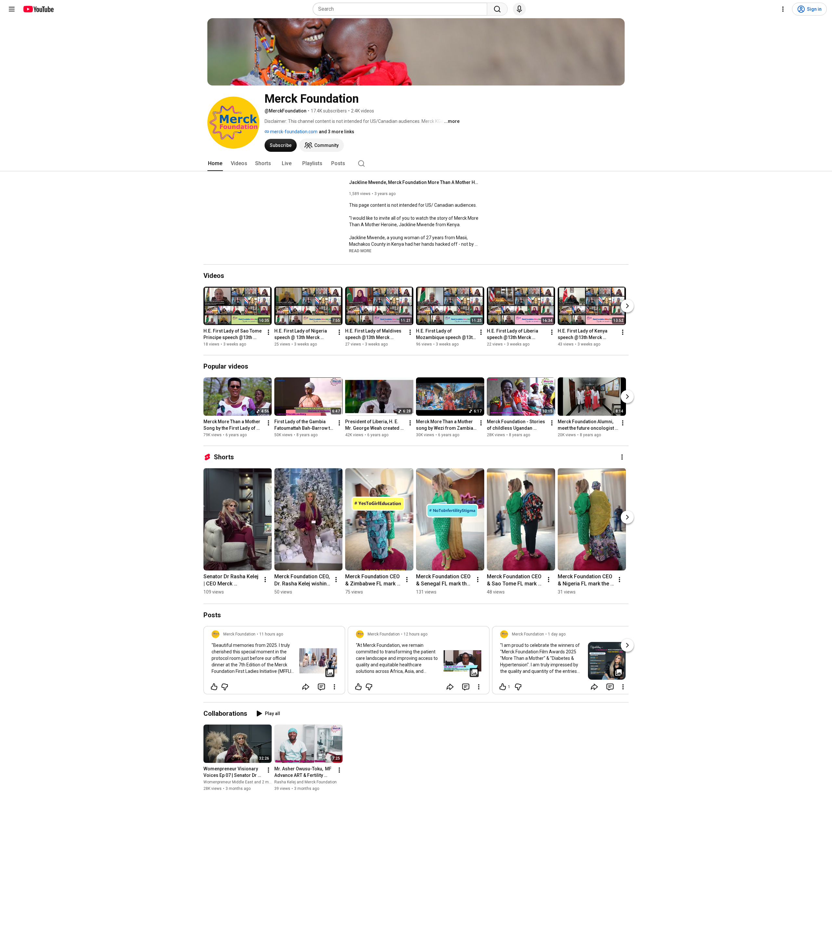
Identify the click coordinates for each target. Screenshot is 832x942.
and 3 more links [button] (336, 131)
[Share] (305, 686)
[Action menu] (334, 686)
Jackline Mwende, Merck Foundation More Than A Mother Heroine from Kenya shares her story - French (414, 182)
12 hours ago (415, 634)
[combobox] (402, 9)
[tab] (215, 163)
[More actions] (268, 332)
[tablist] (416, 163)
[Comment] (321, 686)
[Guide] (12, 9)
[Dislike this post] (224, 687)
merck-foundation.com (293, 131)
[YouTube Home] (38, 9)
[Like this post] (214, 687)
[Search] (497, 9)
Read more (360, 251)
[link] (274, 662)
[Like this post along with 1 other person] (503, 687)
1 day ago (557, 634)
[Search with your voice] (519, 9)
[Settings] (783, 9)
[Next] (627, 305)
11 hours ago (271, 634)
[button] (360, 250)
